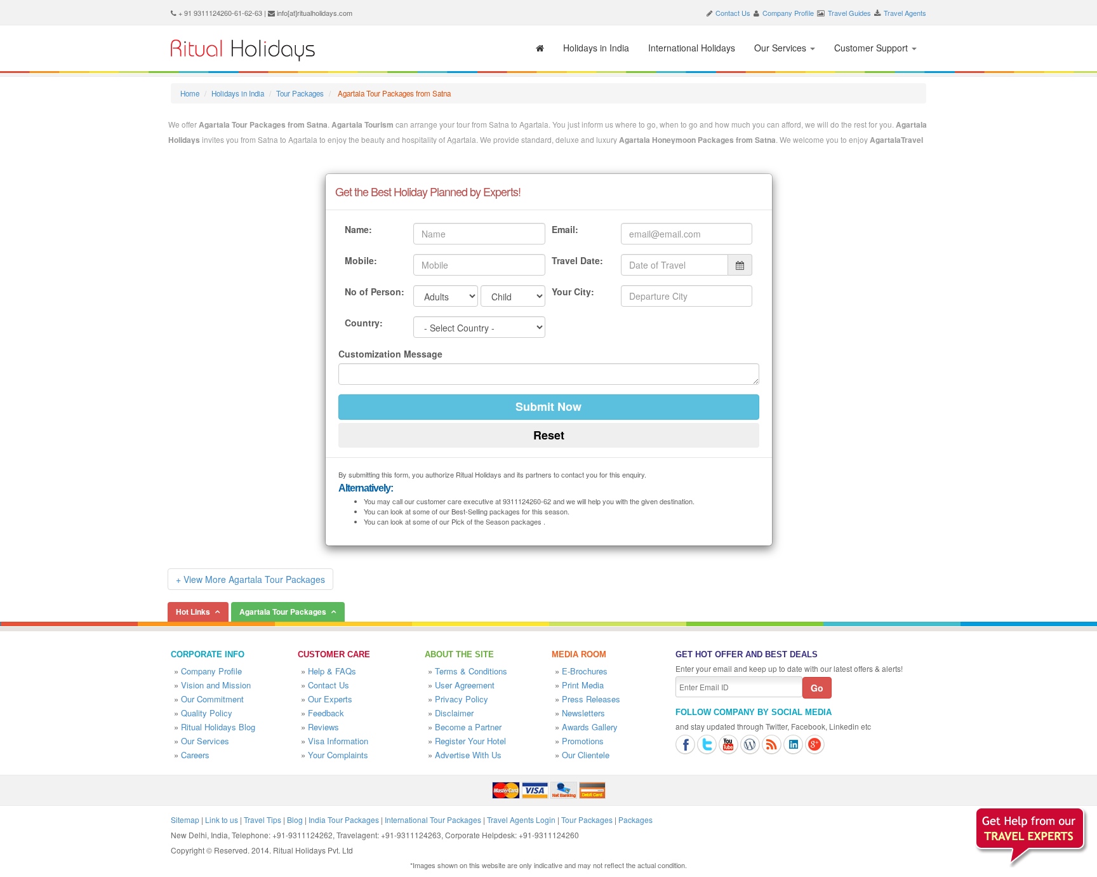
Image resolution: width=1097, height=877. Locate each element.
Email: (565, 229)
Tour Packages (300, 93)
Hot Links (193, 611)
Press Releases (591, 699)
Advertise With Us (468, 755)
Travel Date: (577, 260)
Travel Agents (905, 13)
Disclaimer (454, 713)
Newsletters (583, 713)
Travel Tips (262, 819)
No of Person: (374, 291)
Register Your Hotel (470, 741)
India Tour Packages (344, 819)
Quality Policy (206, 713)
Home (189, 93)
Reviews (323, 727)
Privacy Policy (461, 699)
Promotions (583, 741)
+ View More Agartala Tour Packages (250, 579)
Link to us (221, 819)
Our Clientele (585, 755)
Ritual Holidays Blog (218, 727)
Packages (635, 819)
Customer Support (872, 47)
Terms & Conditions (471, 671)
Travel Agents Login (521, 819)
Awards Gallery (590, 727)
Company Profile (788, 13)
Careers (195, 755)
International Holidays (691, 47)
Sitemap (185, 819)
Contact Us (732, 13)
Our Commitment (212, 699)
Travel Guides (849, 13)
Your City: (573, 291)
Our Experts (330, 699)
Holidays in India (596, 47)
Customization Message (390, 353)
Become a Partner (468, 727)
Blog (295, 819)
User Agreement (465, 685)
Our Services (781, 47)
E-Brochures (585, 671)
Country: (364, 322)
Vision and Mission (216, 685)
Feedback (326, 713)
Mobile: (361, 260)
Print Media (583, 685)
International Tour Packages (433, 819)
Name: (358, 229)
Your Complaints (338, 755)
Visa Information (338, 741)
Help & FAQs (332, 671)
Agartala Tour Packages (282, 611)
